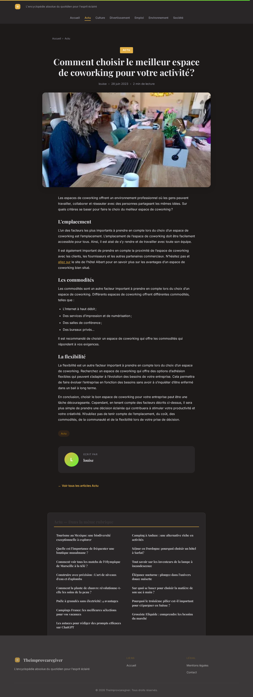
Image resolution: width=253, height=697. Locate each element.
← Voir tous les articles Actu (78, 486)
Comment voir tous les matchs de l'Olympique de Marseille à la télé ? (88, 564)
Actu (88, 17)
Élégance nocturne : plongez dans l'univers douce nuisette (161, 577)
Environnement (158, 17)
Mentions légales (197, 665)
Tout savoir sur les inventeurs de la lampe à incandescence (162, 564)
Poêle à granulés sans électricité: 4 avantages (87, 601)
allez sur (64, 262)
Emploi (139, 17)
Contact (192, 672)
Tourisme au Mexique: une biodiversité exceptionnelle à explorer (83, 537)
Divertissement (120, 17)
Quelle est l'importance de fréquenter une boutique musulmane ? (85, 551)
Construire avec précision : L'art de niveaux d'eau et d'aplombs (86, 577)
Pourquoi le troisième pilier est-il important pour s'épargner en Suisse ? (162, 603)
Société (178, 17)
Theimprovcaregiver (43, 660)
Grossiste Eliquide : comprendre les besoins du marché (162, 616)
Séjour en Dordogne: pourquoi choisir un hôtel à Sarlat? (164, 551)
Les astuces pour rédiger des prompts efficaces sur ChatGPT (88, 625)
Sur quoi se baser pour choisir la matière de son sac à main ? (162, 590)
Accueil (75, 17)
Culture (100, 17)
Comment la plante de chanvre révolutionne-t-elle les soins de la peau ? (88, 590)
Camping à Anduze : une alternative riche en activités (162, 537)
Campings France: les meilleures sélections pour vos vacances (86, 612)
